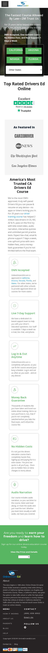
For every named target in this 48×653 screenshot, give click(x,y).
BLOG (6, 628)
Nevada (22, 280)
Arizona (14, 280)
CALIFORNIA (14, 50)
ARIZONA (33, 50)
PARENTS (7, 623)
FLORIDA (33, 59)
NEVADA (14, 59)
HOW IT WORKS (11, 614)
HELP (5, 633)
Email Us (28, 617)
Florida (29, 280)
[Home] (23, 4)
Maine (14, 283)
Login (42, 4)
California (25, 278)
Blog (16, 644)
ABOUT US (8, 619)
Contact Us (7, 644)
